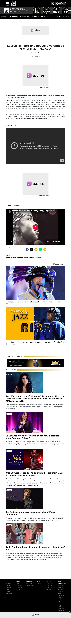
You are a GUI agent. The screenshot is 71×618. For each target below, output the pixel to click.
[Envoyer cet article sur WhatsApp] (40, 250)
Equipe (8, 585)
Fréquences (25, 16)
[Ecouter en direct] (56, 3)
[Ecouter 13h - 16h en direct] (35, 363)
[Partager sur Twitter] (31, 250)
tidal (7, 257)
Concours (40, 583)
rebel (17, 257)
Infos (49, 16)
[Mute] (27, 10)
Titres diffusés (38, 16)
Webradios (13, 16)
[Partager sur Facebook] (27, 250)
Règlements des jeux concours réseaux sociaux (61, 589)
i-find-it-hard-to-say (25, 257)
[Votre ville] (52, 3)
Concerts (19, 585)
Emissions (9, 587)
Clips (17, 583)
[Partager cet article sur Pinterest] (35, 250)
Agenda (66, 16)
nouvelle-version (36, 257)
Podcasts (57, 16)
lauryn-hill (12, 257)
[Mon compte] (64, 3)
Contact (8, 583)
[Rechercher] (60, 3)
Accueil (4, 16)
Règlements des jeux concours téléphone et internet (61, 608)
